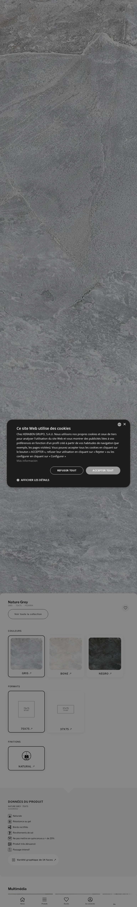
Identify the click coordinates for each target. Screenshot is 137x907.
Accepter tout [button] (103, 470)
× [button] (124, 424)
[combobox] (119, 424)
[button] (33, 480)
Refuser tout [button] (67, 470)
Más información (27, 460)
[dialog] (68, 453)
